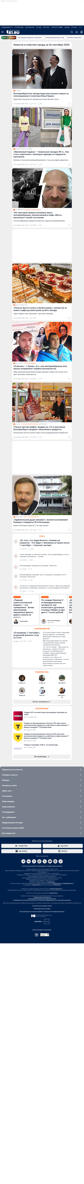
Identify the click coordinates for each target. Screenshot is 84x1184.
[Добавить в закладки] (69, 103)
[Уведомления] (76, 32)
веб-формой (57, 885)
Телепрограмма (57, 27)
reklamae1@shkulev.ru (56, 889)
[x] (45, 861)
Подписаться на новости (12, 770)
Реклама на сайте (9, 785)
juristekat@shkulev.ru (68, 883)
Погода (39, 27)
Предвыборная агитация (12, 823)
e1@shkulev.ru (51, 882)
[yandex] (55, 861)
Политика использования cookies (42, 906)
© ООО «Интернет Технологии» (42, 930)
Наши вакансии (8, 807)
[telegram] (23, 861)
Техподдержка (8, 812)
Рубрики (5, 780)
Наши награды (8, 801)
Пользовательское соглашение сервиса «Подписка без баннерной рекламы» (42, 911)
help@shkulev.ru (36, 885)
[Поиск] (71, 32)
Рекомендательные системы (42, 908)
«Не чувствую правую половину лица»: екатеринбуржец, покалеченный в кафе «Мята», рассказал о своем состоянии (37, 215)
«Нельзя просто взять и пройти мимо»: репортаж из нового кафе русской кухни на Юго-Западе (40, 309)
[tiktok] (61, 861)
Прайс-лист (7, 791)
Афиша (67, 27)
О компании (7, 796)
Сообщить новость (10, 775)
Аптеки (74, 27)
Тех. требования (9, 817)
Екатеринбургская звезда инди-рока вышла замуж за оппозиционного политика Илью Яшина (41, 94)
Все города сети (8, 833)
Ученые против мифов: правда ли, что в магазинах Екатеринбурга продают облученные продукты (39, 428)
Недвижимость (7, 27)
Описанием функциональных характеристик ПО (42, 898)
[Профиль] (81, 32)
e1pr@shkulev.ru (53, 893)
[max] (39, 861)
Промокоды (19, 27)
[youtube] (50, 861)
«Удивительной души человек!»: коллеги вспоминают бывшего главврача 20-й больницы (40, 521)
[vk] (29, 861)
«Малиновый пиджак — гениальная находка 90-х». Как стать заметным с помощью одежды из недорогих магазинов (41, 154)
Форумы (46, 27)
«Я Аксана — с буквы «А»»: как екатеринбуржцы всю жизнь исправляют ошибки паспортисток (40, 367)
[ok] (34, 861)
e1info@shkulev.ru (56, 883)
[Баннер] (8, 37)
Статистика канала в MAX (13, 828)
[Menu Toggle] (2, 32)
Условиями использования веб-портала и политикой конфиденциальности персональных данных (42, 900)
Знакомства (29, 27)
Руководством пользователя (42, 897)
